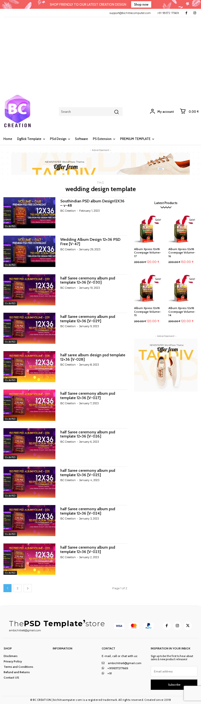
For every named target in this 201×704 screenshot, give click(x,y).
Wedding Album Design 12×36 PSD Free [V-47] (90, 241)
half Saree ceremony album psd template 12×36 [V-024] (87, 511)
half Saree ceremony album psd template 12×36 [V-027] (87, 395)
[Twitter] (188, 626)
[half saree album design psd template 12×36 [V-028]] (29, 366)
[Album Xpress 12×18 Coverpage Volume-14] (183, 288)
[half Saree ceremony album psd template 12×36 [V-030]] (29, 289)
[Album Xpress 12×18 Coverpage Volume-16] (183, 229)
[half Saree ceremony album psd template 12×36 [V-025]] (29, 482)
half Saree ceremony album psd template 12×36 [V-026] (87, 434)
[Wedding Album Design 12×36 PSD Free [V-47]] (29, 251)
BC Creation (68, 210)
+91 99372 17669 (168, 13)
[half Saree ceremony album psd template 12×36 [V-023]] (29, 559)
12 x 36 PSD (10, 226)
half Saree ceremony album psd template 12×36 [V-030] (87, 280)
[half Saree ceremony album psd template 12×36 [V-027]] (29, 405)
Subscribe (174, 684)
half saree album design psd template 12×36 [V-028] (92, 357)
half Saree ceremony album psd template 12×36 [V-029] (87, 318)
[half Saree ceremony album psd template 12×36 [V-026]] (29, 443)
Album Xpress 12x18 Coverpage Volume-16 (181, 252)
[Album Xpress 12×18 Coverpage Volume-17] (148, 229)
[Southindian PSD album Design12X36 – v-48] (29, 212)
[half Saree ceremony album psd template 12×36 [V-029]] (29, 328)
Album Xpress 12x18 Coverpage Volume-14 (181, 311)
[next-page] (28, 588)
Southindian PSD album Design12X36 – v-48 (92, 203)
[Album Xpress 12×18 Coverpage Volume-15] (148, 288)
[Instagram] (195, 13)
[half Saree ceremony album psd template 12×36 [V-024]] (29, 520)
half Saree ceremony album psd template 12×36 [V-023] (87, 549)
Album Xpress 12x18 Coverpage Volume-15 (147, 311)
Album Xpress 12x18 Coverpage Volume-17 (147, 252)
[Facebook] (186, 13)
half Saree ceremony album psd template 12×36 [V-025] (87, 472)
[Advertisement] (100, 54)
